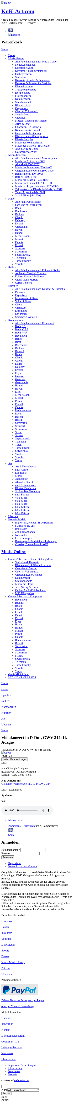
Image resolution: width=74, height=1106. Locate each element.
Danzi (18, 363)
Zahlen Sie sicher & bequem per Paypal (22, 1000)
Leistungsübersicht (11, 1047)
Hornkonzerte (22, 92)
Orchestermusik (23, 74)
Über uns (13, 516)
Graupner (20, 379)
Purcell (19, 404)
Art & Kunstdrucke (25, 466)
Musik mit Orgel (24, 584)
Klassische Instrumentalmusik (31, 70)
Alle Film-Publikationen (28, 201)
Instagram (6, 932)
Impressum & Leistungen (22, 1065)
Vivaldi (19, 454)
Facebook (6, 921)
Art (10, 463)
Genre (4, 689)
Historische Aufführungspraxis (31, 136)
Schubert (20, 248)
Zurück (5, 1099)
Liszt (17, 391)
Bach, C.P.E (21, 329)
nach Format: (22, 494)
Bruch (18, 354)
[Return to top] (1, 1103)
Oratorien (20, 117)
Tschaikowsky (23, 260)
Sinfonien (20, 77)
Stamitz (19, 435)
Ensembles (21, 310)
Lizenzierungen (23, 538)
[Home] (6, 2)
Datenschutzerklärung (13, 1035)
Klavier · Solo (22, 105)
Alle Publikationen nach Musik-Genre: (36, 61)
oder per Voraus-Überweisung (17, 1006)
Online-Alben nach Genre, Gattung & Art (31, 559)
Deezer (5, 956)
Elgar (18, 373)
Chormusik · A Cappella (28, 126)
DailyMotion (8, 944)
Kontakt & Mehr (17, 519)
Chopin (19, 217)
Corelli (19, 360)
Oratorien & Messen (26, 568)
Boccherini (21, 345)
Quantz (19, 242)
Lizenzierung (8, 1059)
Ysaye (18, 460)
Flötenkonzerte (23, 95)
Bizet (18, 341)
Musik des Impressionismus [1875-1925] (37, 186)
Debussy (20, 220)
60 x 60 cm (21, 500)
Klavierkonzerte (24, 86)
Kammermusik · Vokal (27, 130)
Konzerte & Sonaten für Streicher (33, 83)
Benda (18, 338)
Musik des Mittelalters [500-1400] (33, 167)
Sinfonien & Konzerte (27, 562)
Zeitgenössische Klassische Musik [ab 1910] (39, 189)
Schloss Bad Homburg (27, 491)
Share (11, 834)
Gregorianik (21, 226)
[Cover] (6, 752)
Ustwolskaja (22, 450)
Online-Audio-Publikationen (30, 590)
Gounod (19, 376)
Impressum (21, 528)
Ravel (18, 413)
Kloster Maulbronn (25, 488)
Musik (18, 475)
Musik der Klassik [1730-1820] (32, 179)
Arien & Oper (22, 123)
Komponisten (15, 320)
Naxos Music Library (13, 962)
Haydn (19, 229)
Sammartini (21, 422)
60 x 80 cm (21, 503)
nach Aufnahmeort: (25, 485)
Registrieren (28, 825)
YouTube (6, 938)
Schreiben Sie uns (25, 525)
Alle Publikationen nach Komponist (34, 323)
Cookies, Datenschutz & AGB (31, 544)
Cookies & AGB (10, 1041)
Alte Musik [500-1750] (27, 164)
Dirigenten (21, 313)
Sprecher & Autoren (26, 316)
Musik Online (13, 551)
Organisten (21, 295)
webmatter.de (21, 1080)
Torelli (18, 444)
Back (4, 1096)
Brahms (19, 214)
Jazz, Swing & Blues (26, 148)
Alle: (4, 1089)
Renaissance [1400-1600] (29, 173)
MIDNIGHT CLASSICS (22, 677)
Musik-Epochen (17, 155)
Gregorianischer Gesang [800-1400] (34, 170)
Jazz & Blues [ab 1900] (28, 195)
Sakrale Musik (23, 114)
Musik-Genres (16, 58)
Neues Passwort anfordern (22, 866)
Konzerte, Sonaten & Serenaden (32, 80)
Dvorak (19, 223)
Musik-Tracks (15, 820)
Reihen (12, 267)
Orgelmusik (21, 108)
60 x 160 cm (22, 513)
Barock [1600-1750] (26, 176)
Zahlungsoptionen (25, 531)
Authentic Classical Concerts (30, 273)
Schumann (21, 251)
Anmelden (14, 825)
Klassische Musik (24, 67)
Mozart (19, 239)
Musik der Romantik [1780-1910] (33, 183)
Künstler (13, 285)
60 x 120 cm (22, 506)
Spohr (18, 432)
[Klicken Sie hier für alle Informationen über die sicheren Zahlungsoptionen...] (19, 994)
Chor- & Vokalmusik (26, 111)
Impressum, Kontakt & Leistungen (34, 522)
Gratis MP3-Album (18, 674)
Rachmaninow (23, 410)
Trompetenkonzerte (25, 89)
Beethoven (21, 211)
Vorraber (20, 264)
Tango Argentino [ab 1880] (30, 192)
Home (4, 49)
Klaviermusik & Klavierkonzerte (33, 565)
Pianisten (20, 292)
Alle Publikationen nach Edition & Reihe (37, 270)
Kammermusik (23, 98)
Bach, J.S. (20, 326)
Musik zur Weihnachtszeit (29, 142)
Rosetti (19, 245)
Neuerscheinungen (25, 64)
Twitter (5, 927)
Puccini (19, 401)
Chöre (18, 304)
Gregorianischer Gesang (28, 133)
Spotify (5, 950)
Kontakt (5, 1029)
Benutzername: (10, 849)
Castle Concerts (23, 282)
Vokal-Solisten (23, 301)
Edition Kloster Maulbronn (29, 276)
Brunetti (19, 351)
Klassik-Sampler (24, 139)
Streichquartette (23, 102)
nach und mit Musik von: (28, 204)
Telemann (20, 257)
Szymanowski (22, 254)
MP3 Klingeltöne (24, 593)
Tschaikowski (22, 447)
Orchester (20, 307)
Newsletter (21, 535)
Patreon (5, 968)
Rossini (19, 419)
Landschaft (21, 472)
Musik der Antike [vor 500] (30, 161)
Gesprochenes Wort (25, 151)
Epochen (6, 695)
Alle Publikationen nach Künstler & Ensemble (40, 288)
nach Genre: (21, 469)
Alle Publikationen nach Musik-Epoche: (37, 158)
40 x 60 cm (21, 497)
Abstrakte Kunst (24, 482)
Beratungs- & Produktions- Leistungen (36, 541)
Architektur (21, 478)
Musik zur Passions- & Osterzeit (32, 145)
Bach (18, 207)
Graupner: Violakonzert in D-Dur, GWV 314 (25, 783)
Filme (11, 198)
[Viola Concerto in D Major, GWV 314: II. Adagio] (10, 831)
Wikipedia (6, 974)
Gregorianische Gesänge (28, 574)
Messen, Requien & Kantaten (31, 120)
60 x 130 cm (22, 510)
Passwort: (7, 853)
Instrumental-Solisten (26, 298)
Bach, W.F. (21, 332)
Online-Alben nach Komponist (25, 596)
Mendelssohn (22, 235)
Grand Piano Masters (26, 279)
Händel (19, 232)
